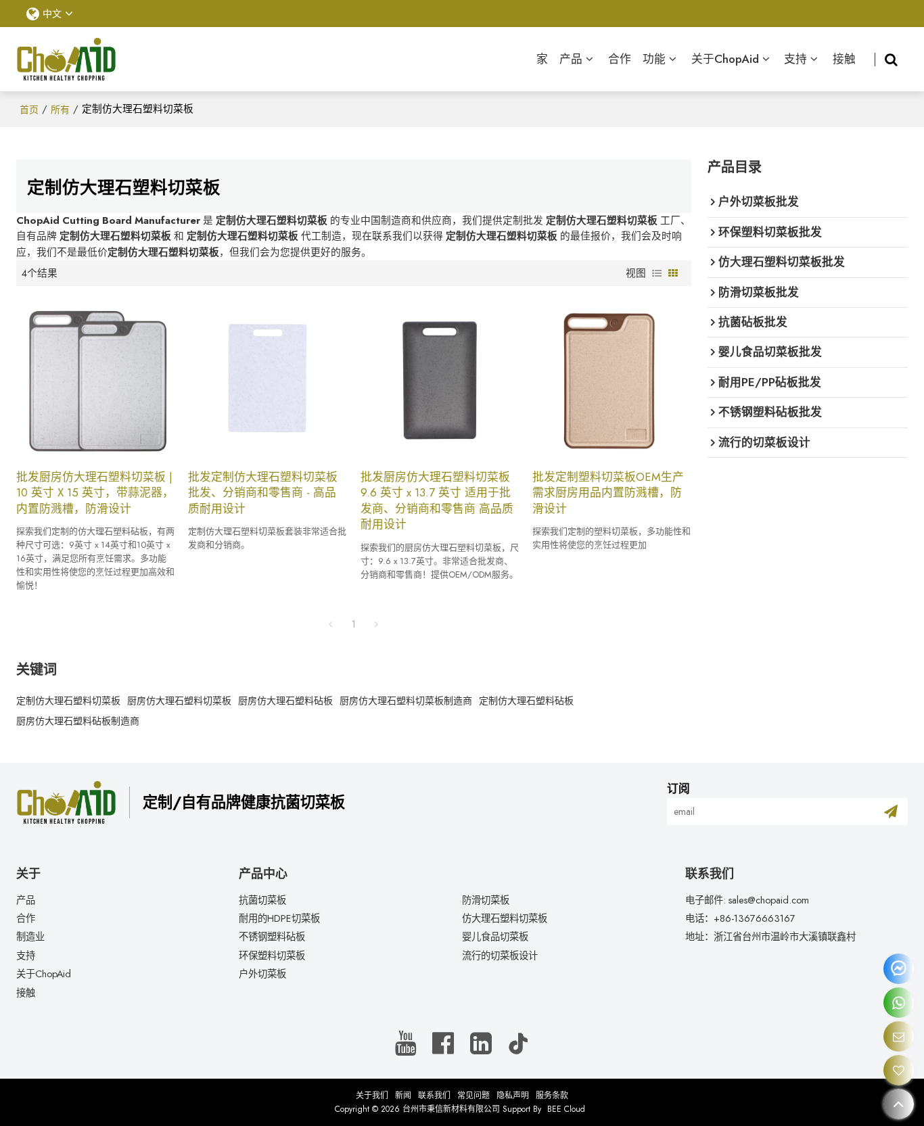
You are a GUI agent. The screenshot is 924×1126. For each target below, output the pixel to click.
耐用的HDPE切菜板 (279, 918)
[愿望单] (898, 1070)
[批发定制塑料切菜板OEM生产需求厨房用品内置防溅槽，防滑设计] (611, 378)
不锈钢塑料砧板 (272, 936)
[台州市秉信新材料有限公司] (66, 59)
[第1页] (331, 624)
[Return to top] (898, 1104)
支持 (795, 59)
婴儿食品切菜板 (495, 936)
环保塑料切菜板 (272, 955)
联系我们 (434, 1095)
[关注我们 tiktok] (518, 1044)
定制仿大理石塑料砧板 (526, 700)
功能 (654, 59)
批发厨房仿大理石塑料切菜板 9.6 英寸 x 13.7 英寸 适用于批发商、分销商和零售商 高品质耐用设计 (437, 500)
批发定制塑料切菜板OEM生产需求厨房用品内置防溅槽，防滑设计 (608, 493)
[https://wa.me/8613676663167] (898, 1002)
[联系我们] (898, 1036)
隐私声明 (512, 1095)
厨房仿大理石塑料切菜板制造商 (406, 700)
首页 (29, 109)
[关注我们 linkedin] (480, 1044)
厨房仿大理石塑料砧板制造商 (77, 721)
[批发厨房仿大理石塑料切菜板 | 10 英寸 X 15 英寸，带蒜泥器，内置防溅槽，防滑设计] (95, 378)
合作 (619, 59)
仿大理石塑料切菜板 (504, 918)
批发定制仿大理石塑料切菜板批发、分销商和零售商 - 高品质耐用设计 (263, 493)
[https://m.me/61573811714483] (898, 969)
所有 (60, 109)
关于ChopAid (725, 59)
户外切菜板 (262, 974)
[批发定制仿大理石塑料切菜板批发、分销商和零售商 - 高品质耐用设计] (267, 378)
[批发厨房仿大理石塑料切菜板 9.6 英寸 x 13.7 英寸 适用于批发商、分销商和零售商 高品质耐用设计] (440, 378)
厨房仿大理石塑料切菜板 (179, 700)
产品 (570, 59)
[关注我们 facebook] (443, 1044)
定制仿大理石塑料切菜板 (68, 700)
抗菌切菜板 (262, 900)
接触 (844, 59)
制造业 (30, 936)
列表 (657, 273)
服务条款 (552, 1095)
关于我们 (372, 1095)
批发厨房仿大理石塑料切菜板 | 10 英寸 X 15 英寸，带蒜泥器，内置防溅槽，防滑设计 (95, 493)
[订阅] (891, 811)
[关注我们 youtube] (405, 1044)
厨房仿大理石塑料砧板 (285, 700)
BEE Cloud (566, 1109)
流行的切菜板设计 (500, 955)
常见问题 (473, 1095)
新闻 (403, 1095)
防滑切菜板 (485, 900)
